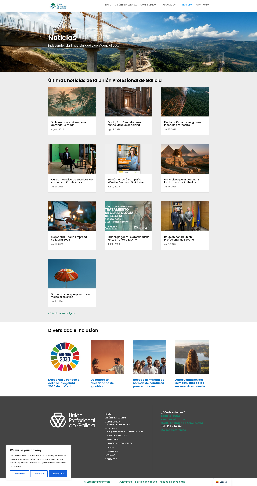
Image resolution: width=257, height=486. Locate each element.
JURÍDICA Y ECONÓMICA (120, 443)
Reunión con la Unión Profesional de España (179, 238)
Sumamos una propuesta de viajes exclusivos (70, 295)
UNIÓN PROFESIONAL (126, 5)
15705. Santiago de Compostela (182, 423)
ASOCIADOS (169, 5)
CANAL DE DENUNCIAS (118, 424)
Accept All (58, 473)
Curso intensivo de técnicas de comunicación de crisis (72, 181)
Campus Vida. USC (173, 419)
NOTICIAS (187, 5)
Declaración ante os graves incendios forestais (182, 123)
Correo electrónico (173, 430)
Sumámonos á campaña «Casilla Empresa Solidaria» (126, 181)
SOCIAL (111, 447)
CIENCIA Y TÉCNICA (117, 435)
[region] (38, 462)
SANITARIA (112, 451)
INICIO (108, 5)
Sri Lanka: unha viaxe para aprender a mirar (68, 123)
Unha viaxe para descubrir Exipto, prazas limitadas (181, 181)
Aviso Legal (126, 481)
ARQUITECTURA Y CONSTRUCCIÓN (125, 431)
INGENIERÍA (113, 439)
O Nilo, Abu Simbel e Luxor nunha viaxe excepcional (125, 123)
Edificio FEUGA (170, 416)
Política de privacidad (172, 481)
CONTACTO (202, 5)
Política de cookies (146, 481)
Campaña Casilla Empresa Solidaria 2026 (69, 238)
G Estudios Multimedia (97, 481)
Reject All (39, 473)
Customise (19, 473)
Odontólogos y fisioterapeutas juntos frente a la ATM (128, 238)
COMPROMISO (148, 5)
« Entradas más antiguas (61, 313)
